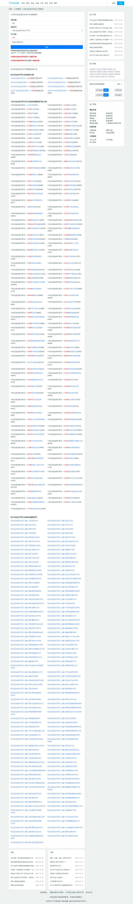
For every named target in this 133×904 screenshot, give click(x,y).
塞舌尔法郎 (72, 308)
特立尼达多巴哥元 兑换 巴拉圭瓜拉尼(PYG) (63, 574)
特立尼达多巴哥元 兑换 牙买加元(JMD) (62, 653)
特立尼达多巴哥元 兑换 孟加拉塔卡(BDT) (26, 628)
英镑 (70, 117)
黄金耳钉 (92, 74)
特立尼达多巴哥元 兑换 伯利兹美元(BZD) (62, 722)
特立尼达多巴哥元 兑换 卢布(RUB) (23, 533)
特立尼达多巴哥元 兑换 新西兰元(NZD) (62, 554)
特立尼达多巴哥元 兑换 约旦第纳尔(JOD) (62, 657)
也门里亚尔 (73, 502)
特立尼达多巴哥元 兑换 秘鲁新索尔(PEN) (62, 628)
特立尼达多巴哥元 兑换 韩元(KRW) (60, 529)
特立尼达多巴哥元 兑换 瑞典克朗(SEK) (61, 558)
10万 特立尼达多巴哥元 (56, 86)
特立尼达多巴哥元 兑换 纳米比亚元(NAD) (26, 794)
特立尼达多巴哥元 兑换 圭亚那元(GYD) (62, 758)
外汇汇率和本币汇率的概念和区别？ (61, 885)
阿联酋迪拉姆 (74, 317)
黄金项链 (117, 71)
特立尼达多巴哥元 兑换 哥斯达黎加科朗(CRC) (64, 727)
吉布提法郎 (35, 369)
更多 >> (119, 84)
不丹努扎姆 (35, 351)
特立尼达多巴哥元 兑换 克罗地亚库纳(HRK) (63, 612)
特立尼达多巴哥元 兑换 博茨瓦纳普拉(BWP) (63, 591)
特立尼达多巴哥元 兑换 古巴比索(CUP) (62, 599)
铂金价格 (109, 113)
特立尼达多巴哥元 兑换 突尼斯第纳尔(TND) (27, 645)
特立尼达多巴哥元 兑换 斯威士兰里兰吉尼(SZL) (28, 806)
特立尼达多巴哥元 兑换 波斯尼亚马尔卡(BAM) (64, 712)
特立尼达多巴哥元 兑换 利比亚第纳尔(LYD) (27, 672)
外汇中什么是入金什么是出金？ (60, 870)
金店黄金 (93, 121)
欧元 (32, 109)
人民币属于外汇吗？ (56, 881)
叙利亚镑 (71, 313)
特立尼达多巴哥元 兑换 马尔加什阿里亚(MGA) (28, 783)
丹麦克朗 (35, 189)
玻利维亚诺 (34, 185)
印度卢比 (71, 130)
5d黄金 (102, 76)
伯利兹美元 (73, 351)
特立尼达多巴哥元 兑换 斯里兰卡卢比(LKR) (63, 636)
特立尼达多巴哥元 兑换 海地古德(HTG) (62, 762)
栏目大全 (89, 892)
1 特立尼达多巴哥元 (18, 78)
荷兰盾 (71, 200)
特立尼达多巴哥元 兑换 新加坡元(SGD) (25, 537)
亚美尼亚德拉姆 (74, 327)
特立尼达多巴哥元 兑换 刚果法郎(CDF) (25, 727)
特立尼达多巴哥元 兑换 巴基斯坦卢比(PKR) (27, 574)
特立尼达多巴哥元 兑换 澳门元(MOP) (24, 554)
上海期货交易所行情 (113, 123)
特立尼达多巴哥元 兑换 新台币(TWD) (61, 537)
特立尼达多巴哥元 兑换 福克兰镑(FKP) (25, 750)
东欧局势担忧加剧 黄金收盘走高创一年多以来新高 (23, 862)
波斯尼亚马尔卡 (74, 341)
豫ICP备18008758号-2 (78, 901)
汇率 (42, 3)
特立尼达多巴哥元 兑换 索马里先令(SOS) (26, 641)
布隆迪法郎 (37, 347)
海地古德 (70, 406)
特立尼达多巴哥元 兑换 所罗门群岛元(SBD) (27, 684)
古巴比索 (71, 194)
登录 (113, 3)
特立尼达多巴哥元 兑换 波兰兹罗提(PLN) (62, 587)
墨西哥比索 (71, 146)
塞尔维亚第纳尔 (74, 447)
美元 (70, 105)
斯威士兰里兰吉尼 (37, 465)
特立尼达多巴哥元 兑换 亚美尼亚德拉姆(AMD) (64, 703)
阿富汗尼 (71, 323)
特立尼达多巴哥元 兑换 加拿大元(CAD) (25, 541)
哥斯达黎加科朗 (74, 356)
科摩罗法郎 (36, 426)
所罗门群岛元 (35, 308)
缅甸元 (35, 295)
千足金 (99, 69)
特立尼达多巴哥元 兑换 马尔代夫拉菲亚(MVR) (28, 787)
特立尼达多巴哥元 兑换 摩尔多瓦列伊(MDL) (63, 779)
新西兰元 (72, 138)
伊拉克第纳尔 (37, 413)
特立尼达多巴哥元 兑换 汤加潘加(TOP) (61, 810)
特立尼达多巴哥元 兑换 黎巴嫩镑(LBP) (25, 620)
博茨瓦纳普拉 (72, 185)
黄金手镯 (92, 71)
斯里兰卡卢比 (74, 243)
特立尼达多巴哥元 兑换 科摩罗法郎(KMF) (26, 775)
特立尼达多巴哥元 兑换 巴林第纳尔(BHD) (26, 579)
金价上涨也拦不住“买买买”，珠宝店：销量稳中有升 (23, 877)
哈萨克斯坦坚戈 (36, 200)
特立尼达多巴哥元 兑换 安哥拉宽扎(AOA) (26, 708)
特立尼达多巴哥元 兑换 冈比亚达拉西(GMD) (63, 754)
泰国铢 (70, 134)
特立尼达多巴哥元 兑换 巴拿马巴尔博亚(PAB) (64, 579)
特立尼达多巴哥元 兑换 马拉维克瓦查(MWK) (63, 676)
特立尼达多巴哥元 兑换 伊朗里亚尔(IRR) (62, 766)
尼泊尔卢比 (72, 302)
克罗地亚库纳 (73, 213)
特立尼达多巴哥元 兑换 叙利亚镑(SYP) (61, 689)
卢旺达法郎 (73, 289)
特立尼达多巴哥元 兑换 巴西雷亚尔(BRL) (26, 545)
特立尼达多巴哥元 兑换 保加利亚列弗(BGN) (63, 583)
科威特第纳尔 (38, 213)
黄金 (28, 3)
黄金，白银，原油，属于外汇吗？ (61, 858)
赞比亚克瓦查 (36, 509)
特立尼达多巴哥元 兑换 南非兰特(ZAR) (25, 558)
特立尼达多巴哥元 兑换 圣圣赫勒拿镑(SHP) (63, 798)
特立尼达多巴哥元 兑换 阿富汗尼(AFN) (61, 699)
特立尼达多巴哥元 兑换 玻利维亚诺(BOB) (26, 591)
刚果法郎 (36, 356)
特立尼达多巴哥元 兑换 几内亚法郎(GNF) (26, 758)
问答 (51, 3)
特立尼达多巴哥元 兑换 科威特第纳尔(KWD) (27, 612)
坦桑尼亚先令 (74, 250)
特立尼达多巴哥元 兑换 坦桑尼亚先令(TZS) (63, 641)
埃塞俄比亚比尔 (37, 380)
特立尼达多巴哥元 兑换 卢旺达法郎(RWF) (62, 672)
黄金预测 (109, 121)
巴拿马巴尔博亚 (74, 168)
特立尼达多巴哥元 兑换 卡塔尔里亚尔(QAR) (63, 607)
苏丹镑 (33, 454)
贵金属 (97, 76)
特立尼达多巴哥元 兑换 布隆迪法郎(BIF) (25, 718)
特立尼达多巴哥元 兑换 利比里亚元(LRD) (26, 779)
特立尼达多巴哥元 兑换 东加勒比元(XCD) (26, 832)
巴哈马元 (71, 347)
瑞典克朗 (70, 142)
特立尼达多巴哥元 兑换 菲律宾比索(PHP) (62, 595)
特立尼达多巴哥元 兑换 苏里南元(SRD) (61, 802)
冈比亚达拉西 (73, 393)
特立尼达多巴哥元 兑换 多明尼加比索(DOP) (63, 735)
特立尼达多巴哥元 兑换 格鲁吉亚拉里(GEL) (63, 750)
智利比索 (72, 278)
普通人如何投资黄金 (17, 885)
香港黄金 (109, 116)
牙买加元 (72, 270)
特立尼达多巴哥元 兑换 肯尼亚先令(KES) (26, 616)
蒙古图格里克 (75, 228)
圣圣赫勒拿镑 (73, 454)
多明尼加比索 (72, 369)
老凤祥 (105, 71)
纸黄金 (92, 118)
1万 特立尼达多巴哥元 (19, 86)
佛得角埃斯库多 (74, 362)
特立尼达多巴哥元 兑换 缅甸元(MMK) (24, 676)
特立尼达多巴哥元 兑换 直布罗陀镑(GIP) (26, 754)
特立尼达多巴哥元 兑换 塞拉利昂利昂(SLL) (26, 802)
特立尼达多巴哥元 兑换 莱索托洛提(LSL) (62, 665)
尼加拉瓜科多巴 (36, 302)
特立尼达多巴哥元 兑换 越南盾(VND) (24, 661)
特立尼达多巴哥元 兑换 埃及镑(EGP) (61, 570)
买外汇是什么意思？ (56, 877)
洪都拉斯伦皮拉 (36, 406)
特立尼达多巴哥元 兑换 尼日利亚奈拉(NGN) (27, 739)
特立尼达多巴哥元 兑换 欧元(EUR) (23, 525)
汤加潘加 (72, 471)
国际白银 (109, 130)
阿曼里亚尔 (37, 155)
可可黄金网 (14, 3)
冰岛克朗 (34, 181)
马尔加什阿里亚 (38, 434)
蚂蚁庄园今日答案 (56, 892)
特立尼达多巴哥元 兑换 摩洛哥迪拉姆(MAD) (27, 632)
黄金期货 (117, 74)
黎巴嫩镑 (38, 224)
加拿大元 (35, 126)
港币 (31, 113)
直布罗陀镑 (35, 393)
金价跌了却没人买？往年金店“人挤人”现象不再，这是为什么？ (23, 873)
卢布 (33, 117)
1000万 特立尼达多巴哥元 (57, 91)
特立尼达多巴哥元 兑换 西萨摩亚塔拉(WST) (27, 827)
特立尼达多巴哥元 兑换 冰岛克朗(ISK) (25, 587)
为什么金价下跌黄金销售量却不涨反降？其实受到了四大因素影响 (23, 866)
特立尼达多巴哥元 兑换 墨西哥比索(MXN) (62, 562)
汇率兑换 (109, 140)
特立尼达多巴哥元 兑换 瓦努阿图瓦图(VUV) (63, 821)
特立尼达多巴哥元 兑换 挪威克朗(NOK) (62, 632)
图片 (55, 3)
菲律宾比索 (72, 189)
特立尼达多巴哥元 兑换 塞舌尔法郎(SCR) (62, 684)
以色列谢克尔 (37, 274)
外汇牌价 (93, 142)
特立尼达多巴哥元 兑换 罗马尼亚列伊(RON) (63, 620)
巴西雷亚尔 (36, 130)
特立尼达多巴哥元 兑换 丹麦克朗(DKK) (25, 595)
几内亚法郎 (37, 399)
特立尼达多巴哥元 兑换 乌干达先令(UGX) (62, 817)
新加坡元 (34, 122)
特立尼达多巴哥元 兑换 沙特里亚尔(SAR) (26, 636)
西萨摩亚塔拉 (37, 491)
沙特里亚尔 (36, 243)
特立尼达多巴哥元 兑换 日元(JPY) (60, 525)
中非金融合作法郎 (75, 491)
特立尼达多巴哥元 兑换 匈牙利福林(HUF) (26, 653)
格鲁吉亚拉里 (74, 386)
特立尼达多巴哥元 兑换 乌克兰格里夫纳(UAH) (28, 817)
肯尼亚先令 (36, 220)
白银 (37, 3)
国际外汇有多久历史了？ (58, 862)
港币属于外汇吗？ (56, 866)
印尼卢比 (37, 146)
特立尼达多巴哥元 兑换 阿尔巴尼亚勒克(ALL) (27, 703)
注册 (120, 3)
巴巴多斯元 (36, 323)
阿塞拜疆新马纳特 (38, 341)
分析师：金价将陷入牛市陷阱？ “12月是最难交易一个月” (23, 870)
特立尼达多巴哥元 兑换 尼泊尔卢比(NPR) (62, 680)
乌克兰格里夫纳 (36, 478)
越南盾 (36, 278)
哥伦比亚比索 (38, 194)
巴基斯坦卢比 (37, 161)
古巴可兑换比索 (33, 362)
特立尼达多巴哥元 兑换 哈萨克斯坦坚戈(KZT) (27, 603)
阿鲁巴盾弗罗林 (74, 334)
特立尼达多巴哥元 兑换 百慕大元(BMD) (25, 583)
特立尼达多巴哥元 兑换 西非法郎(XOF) (61, 832)
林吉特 (71, 150)
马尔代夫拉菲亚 (36, 441)
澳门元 (32, 138)
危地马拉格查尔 (36, 263)
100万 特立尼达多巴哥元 (20, 91)
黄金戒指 (110, 71)
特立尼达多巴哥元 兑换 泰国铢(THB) (61, 550)
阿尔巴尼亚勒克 (37, 327)
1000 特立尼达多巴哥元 (56, 82)
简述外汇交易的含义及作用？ (59, 873)
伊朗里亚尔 (77, 413)
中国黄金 (104, 69)
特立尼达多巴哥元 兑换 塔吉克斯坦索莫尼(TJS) (65, 806)
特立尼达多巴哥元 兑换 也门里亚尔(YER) (62, 836)
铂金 (32, 3)
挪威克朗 (69, 239)
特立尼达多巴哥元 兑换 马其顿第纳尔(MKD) (63, 783)
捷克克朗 (32, 207)
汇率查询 (17, 9)
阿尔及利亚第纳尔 (38, 317)
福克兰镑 (34, 386)
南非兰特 (34, 142)
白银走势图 (110, 133)
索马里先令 (36, 250)
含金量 (99, 74)
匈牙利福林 (36, 270)
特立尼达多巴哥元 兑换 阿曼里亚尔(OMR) (26, 570)
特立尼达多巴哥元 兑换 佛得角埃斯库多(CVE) (64, 731)
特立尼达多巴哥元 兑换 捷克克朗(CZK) (25, 607)
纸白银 (92, 133)
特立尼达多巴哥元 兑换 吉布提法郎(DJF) (26, 735)
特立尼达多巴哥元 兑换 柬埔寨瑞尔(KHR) (62, 770)
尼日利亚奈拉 (38, 373)
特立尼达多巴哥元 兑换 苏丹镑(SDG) (24, 798)
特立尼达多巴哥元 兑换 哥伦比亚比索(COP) (27, 599)
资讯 (46, 3)
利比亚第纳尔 (37, 289)
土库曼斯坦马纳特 (38, 471)
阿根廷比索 (37, 150)
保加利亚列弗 (74, 174)
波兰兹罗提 (72, 181)
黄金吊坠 (112, 76)
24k (107, 76)
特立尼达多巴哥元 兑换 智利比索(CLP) (61, 661)
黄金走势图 (94, 123)
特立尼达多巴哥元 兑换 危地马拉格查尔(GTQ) (28, 649)
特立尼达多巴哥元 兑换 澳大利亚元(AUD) (62, 541)
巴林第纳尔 (37, 168)
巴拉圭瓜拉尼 (72, 161)
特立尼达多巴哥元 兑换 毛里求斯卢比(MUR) (27, 624)
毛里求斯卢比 (36, 228)
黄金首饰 (92, 69)
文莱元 (33, 313)
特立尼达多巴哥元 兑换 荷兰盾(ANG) (61, 603)
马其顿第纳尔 (72, 434)
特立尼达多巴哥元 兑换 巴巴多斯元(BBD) (26, 699)
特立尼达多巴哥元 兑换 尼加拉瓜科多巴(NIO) (27, 680)
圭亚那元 (72, 399)
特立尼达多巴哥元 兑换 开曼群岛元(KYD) (62, 775)
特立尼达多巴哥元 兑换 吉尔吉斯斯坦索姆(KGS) (28, 770)
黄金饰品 (104, 74)
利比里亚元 (36, 430)
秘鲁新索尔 (73, 235)
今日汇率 (93, 140)
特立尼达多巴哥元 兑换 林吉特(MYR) (61, 566)
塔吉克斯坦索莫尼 (74, 465)
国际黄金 (93, 116)
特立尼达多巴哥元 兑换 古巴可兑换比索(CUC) (28, 731)
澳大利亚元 (73, 126)
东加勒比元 (34, 498)
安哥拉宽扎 (36, 334)
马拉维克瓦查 (74, 295)
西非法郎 (72, 498)
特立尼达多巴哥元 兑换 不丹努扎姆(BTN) (26, 722)
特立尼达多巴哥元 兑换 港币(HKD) (23, 529)
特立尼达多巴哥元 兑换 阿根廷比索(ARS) (26, 566)
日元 (70, 109)
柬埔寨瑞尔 (73, 419)
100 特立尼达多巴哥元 (19, 82)
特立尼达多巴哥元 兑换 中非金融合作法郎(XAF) (65, 827)
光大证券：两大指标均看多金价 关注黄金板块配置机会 (23, 858)
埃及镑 (69, 155)
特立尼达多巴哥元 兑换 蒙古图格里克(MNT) (63, 624)
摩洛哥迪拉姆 (35, 239)
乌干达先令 (74, 478)
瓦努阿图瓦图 (73, 485)
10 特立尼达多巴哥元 (55, 78)
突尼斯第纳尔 (37, 256)
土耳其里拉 (71, 256)
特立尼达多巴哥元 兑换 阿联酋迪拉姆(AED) (63, 693)
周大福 (92, 76)
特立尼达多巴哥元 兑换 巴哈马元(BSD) (61, 718)
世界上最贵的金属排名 (18, 881)
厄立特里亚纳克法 (74, 373)
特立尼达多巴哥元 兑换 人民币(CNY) (24, 521)
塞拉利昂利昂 (39, 458)
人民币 (30, 105)
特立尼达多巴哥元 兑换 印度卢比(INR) (61, 545)
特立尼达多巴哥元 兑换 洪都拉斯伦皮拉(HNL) (28, 762)
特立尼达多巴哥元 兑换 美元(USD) (60, 521)
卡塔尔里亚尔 (74, 207)
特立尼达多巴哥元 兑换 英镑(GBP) (60, 533)
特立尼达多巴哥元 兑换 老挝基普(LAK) (61, 616)
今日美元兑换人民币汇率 (74, 892)
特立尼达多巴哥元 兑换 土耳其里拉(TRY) (62, 645)
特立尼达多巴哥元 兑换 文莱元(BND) (24, 689)
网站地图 (65, 901)
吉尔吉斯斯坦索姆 (38, 419)
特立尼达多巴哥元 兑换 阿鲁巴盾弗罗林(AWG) (64, 708)
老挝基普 (74, 220)
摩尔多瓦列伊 (73, 430)
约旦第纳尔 (72, 274)
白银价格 (93, 130)
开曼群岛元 (72, 426)
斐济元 (71, 380)
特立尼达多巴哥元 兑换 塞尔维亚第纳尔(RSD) (64, 794)
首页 (23, 3)
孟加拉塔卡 (35, 235)
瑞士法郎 (33, 134)
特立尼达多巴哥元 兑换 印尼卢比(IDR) (25, 562)
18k (114, 69)
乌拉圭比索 (72, 263)
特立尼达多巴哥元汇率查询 (33, 9)
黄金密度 (99, 71)
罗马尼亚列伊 (73, 224)
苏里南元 (71, 458)
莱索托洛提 (72, 282)
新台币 (69, 122)
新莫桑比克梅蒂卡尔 (75, 441)
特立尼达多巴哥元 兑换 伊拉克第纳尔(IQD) (26, 766)
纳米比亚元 (35, 447)
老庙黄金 (110, 74)
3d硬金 (110, 69)
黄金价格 (93, 113)
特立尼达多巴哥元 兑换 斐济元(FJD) (60, 746)
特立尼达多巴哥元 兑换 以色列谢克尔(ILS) (26, 657)
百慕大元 (34, 174)
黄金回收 (109, 118)
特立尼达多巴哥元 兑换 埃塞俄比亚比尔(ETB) (27, 746)
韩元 (71, 113)
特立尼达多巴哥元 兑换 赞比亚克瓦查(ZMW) (27, 842)
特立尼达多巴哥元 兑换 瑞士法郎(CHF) (25, 550)
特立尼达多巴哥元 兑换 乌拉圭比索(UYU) (62, 649)
